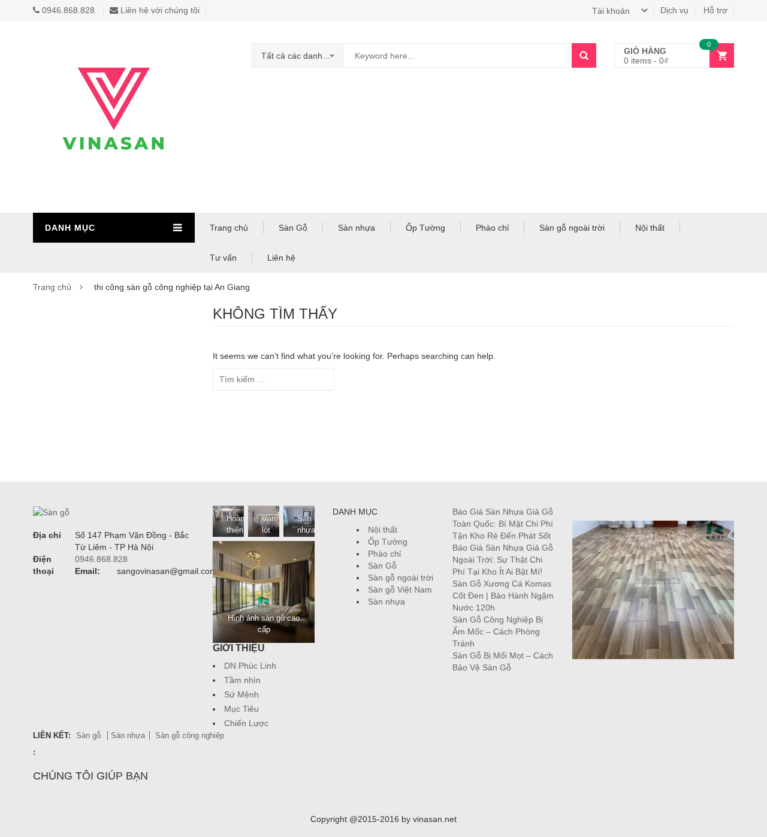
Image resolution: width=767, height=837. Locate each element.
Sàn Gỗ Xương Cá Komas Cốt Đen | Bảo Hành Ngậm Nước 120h (503, 595)
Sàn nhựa (356, 227)
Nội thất (650, 227)
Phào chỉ (492, 227)
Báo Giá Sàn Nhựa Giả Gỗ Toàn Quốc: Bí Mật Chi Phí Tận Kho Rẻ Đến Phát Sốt (502, 523)
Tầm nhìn (242, 680)
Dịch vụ (674, 10)
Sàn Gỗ (293, 227)
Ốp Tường (425, 227)
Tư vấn (223, 257)
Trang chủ (229, 227)
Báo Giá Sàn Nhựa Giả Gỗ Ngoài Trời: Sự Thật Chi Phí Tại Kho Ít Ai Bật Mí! (502, 559)
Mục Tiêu (241, 709)
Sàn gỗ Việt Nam (400, 589)
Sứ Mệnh (241, 694)
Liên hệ (281, 257)
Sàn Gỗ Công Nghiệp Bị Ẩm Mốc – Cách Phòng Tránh (497, 631)
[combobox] (297, 56)
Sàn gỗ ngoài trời (572, 227)
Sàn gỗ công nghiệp (189, 735)
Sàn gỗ (89, 735)
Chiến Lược (246, 723)
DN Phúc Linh (250, 665)
